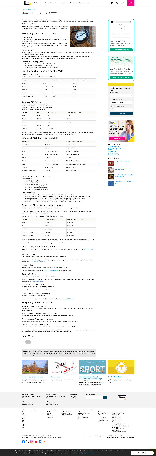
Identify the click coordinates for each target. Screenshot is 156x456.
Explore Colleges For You (32, 377)
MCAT (23, 424)
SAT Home (37, 3)
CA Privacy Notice (99, 436)
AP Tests (24, 416)
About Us (80, 419)
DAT (23, 425)
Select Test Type (115, 92)
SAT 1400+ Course (114, 146)
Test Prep (80, 416)
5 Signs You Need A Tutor (122, 161)
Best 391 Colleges (115, 377)
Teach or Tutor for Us (118, 413)
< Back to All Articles (28, 9)
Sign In (123, 2)
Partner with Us (116, 417)
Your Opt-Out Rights (113, 437)
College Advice (66, 413)
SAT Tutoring (112, 151)
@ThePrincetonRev (68, 355)
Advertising (73, 397)
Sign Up (130, 2)
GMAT (23, 421)
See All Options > (113, 154)
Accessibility (115, 427)
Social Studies (51, 416)
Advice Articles (102, 413)
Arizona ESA (34, 411)
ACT (27, 342)
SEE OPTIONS (121, 113)
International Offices (103, 420)
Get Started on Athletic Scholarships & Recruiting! (90, 378)
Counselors (100, 421)
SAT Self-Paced (113, 153)
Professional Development (85, 417)
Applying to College (67, 414)
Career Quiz (55, 377)
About (114, 411)
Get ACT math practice (51, 270)
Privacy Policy (79, 453)
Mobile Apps (101, 419)
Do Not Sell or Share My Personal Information (120, 436)
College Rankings (66, 411)
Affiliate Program (116, 416)
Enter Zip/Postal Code (117, 106)
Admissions (72, 3)
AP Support (50, 417)
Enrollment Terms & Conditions (120, 426)
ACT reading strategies (36, 281)
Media (113, 420)
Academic (62, 3)
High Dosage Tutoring (83, 413)
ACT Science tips (49, 290)
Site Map (131, 437)
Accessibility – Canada (118, 428)
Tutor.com (80, 414)
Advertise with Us (117, 419)
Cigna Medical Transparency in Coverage (119, 431)
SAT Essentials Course (115, 150)
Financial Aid (65, 416)
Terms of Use (89, 453)
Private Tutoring (102, 417)
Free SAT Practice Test (121, 49)
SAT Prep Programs (50, 3)
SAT (23, 411)
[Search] (117, 3)
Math (48, 411)
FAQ (23, 397)
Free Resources (84, 3)
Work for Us (115, 414)
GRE (23, 420)
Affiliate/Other (73, 399)
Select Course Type (116, 99)
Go (105, 397)
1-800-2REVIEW (32, 396)
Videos (99, 414)
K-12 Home (80, 411)
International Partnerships (119, 423)
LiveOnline (100, 416)
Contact (114, 421)
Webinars (100, 411)
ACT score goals (89, 249)
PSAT (23, 414)
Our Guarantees (116, 424)
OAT (23, 427)
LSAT (23, 423)
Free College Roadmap (121, 77)
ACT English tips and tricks (37, 261)
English (49, 414)
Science (49, 413)
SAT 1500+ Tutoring (114, 148)
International (73, 396)
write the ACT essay (67, 299)
